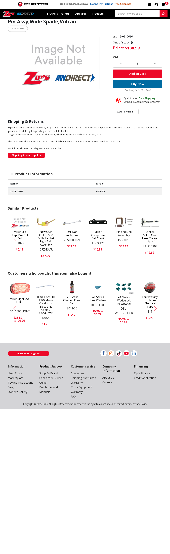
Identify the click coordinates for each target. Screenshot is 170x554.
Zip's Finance (142, 373)
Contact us (77, 373)
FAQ (73, 396)
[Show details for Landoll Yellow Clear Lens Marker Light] (150, 222)
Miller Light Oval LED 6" (20, 300)
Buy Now (137, 84)
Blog (11, 387)
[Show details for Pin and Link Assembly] (124, 222)
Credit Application (145, 378)
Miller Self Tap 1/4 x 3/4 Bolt (20, 235)
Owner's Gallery (17, 392)
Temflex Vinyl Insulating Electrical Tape (150, 301)
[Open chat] (149, 4)
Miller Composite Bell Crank (98, 235)
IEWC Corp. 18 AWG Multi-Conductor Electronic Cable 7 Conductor (46, 305)
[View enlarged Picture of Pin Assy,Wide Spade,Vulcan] (58, 63)
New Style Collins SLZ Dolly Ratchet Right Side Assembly (46, 238)
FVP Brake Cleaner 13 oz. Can (72, 300)
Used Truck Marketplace (73, 4)
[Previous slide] (13, 239)
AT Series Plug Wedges (98, 298)
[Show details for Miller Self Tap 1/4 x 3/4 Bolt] (20, 222)
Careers (107, 382)
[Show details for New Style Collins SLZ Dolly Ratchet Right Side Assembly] (46, 222)
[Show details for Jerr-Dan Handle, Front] (72, 222)
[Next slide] (157, 239)
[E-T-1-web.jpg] (150, 287)
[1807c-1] (46, 287)
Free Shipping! (123, 3)
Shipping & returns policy (26, 155)
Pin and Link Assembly (124, 233)
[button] (156, 4)
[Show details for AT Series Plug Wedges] (98, 287)
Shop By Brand (48, 373)
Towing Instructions (101, 3)
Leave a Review (18, 28)
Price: (118, 47)
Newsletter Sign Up (28, 353)
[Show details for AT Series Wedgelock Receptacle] (124, 287)
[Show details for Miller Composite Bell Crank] (98, 222)
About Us (108, 377)
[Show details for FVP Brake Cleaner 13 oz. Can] (72, 287)
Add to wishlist (125, 111)
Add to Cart (137, 74)
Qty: (115, 56)
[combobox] (137, 13)
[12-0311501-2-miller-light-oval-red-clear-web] (20, 288)
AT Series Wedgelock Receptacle (124, 300)
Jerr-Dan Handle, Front (72, 233)
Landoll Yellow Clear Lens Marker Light (150, 236)
